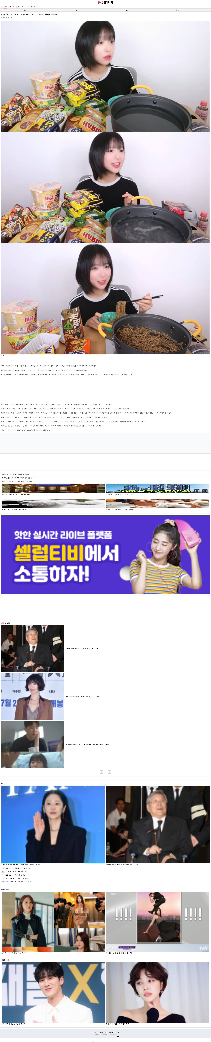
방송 (25, 10)
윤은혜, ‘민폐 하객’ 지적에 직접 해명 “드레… (16, 875)
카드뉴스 (177, 10)
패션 (9, 7)
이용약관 (111, 1032)
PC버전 (117, 1032)
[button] (101, 772)
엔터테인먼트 (16, 7)
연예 (5, 7)
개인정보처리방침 (102, 1032)
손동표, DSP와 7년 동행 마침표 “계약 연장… (16, 878)
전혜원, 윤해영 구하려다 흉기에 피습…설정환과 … (17, 882)
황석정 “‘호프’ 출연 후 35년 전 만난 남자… (15, 871)
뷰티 (23, 7)
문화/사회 (32, 7)
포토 (27, 7)
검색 (208, 2)
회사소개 (94, 1032)
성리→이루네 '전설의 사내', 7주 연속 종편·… (16, 868)
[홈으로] (105, 2)
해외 (127, 10)
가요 (76, 10)
